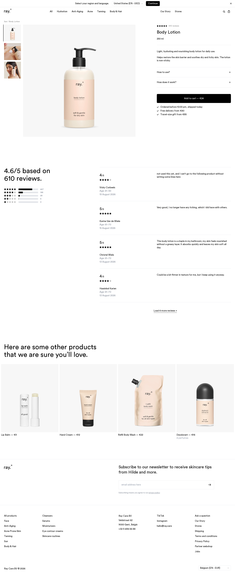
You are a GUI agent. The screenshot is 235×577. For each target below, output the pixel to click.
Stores (178, 11)
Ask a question (202, 516)
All (51, 11)
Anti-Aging (77, 11)
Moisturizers (48, 526)
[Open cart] (228, 11)
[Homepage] (7, 11)
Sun (5, 22)
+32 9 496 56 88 (127, 529)
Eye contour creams (52, 531)
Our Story (165, 11)
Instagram (162, 521)
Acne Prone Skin (12, 531)
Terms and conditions (206, 536)
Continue (153, 3)
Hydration (62, 11)
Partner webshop (203, 546)
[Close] (231, 3)
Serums (46, 521)
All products (10, 516)
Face (6, 521)
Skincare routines (51, 536)
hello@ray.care (164, 526)
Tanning (101, 11)
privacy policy (154, 493)
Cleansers (47, 516)
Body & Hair (116, 11)
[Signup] (209, 484)
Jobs (197, 551)
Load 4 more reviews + (165, 311)
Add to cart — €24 (194, 98)
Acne (90, 11)
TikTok (160, 516)
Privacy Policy (202, 541)
